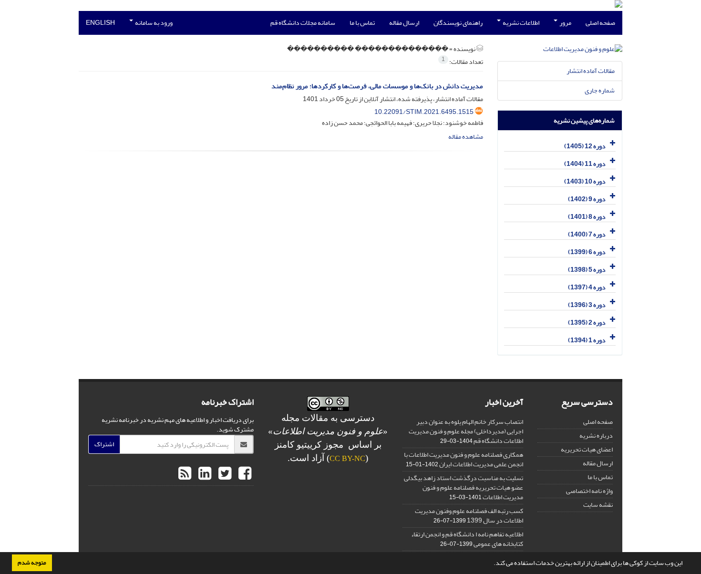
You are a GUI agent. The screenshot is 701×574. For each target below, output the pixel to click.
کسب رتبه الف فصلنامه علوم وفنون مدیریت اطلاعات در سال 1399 (469, 515)
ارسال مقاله (404, 22)
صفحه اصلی (600, 22)
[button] (491, 564)
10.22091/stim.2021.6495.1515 (424, 111)
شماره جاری (600, 90)
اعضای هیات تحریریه (587, 449)
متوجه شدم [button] (32, 562)
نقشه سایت (598, 504)
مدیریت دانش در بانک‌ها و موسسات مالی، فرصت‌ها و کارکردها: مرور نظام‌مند (377, 86)
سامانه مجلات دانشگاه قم (302, 22)
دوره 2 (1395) (587, 322)
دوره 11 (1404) (585, 163)
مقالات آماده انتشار (591, 70)
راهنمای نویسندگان (458, 22)
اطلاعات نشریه (520, 22)
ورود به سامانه (153, 22)
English (100, 22)
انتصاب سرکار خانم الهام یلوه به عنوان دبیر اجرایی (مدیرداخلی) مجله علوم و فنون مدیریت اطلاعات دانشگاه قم (466, 431)
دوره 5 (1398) (587, 269)
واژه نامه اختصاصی (589, 490)
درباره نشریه (596, 435)
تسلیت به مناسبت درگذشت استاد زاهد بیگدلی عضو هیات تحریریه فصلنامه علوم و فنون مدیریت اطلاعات (463, 487)
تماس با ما (362, 22)
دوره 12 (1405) (585, 146)
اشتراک (104, 444)
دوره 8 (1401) (587, 216)
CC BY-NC (347, 458)
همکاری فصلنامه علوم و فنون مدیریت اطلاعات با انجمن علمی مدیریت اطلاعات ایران (463, 459)
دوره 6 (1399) (587, 252)
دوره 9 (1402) (587, 199)
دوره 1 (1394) (587, 340)
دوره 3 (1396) (587, 304)
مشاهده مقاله (465, 136)
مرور (564, 22)
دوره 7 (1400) (587, 234)
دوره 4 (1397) (587, 287)
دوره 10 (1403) (585, 181)
